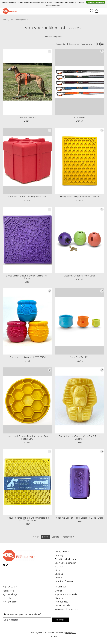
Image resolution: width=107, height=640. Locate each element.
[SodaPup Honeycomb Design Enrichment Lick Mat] (79, 161)
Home (5, 20)
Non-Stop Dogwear (64, 581)
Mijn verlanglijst (10, 601)
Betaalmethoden (63, 605)
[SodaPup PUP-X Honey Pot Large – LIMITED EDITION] (27, 321)
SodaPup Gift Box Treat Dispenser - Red (27, 196)
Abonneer (60, 619)
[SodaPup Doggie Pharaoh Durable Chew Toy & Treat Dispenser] (79, 400)
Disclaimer (60, 598)
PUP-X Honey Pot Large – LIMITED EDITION (27, 357)
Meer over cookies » (53, 5)
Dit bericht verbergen (96, 2)
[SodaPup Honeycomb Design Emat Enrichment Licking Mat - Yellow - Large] (27, 482)
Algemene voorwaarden (66, 594)
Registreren (8, 590)
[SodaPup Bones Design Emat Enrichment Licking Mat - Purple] (27, 240)
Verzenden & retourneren (67, 609)
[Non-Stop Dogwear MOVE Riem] (79, 82)
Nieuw (58, 570)
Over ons (59, 590)
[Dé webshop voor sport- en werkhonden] (10, 11)
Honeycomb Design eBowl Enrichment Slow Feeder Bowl (27, 437)
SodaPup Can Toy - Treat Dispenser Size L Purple (79, 517)
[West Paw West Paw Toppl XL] (79, 321)
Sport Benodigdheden (65, 563)
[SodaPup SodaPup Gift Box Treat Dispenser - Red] (27, 161)
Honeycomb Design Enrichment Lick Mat (79, 196)
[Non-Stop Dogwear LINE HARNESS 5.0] (27, 82)
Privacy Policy (61, 601)
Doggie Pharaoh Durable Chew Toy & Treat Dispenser (79, 437)
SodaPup (59, 574)
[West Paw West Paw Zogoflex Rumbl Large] (79, 240)
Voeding (59, 555)
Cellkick (58, 577)
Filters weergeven (53, 36)
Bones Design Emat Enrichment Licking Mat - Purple (27, 276)
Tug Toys (59, 566)
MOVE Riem (79, 117)
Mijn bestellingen (10, 594)
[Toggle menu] (101, 11)
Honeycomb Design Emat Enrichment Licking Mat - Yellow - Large (27, 519)
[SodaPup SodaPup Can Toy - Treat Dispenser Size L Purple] (79, 482)
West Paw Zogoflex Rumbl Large (79, 275)
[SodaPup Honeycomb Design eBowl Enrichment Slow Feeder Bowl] (27, 400)
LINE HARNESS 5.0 (27, 117)
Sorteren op (74, 44)
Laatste (55, 536)
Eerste (45, 536)
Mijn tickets (8, 598)
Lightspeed (71, 633)
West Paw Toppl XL (79, 357)
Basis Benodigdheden (65, 559)
